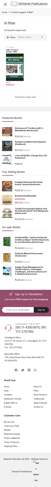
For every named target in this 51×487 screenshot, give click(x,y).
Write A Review (40, 403)
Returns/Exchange (12, 434)
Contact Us (38, 407)
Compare (8, 394)
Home (4, 12)
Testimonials (39, 399)
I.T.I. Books (10, 47)
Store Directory (40, 394)
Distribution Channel (12, 399)
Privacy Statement (12, 438)
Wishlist (7, 430)
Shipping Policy (11, 446)
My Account (9, 422)
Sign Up (41, 310)
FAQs (36, 390)
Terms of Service (11, 442)
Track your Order (11, 426)
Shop (6, 390)
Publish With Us (10, 403)
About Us (38, 386)
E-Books (7, 407)
